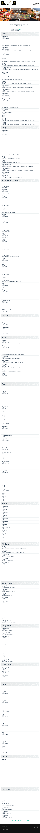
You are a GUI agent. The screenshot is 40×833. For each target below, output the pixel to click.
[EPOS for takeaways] (35, 827)
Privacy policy (3, 829)
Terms (7, 829)
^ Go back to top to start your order (20, 820)
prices (20, 29)
